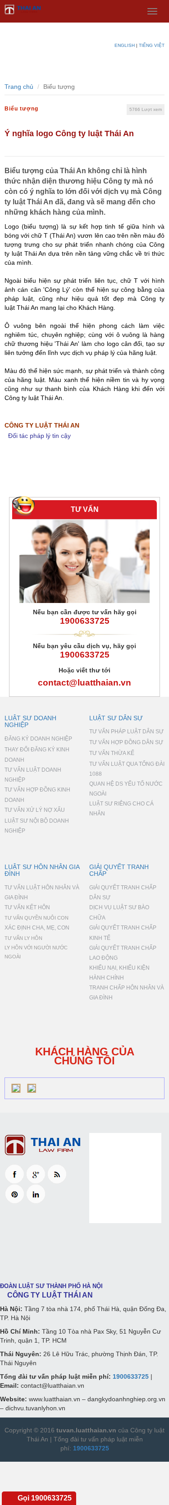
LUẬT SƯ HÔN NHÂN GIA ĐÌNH (42, 870)
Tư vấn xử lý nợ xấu (35, 810)
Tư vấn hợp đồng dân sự (126, 742)
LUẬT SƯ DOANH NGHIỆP (30, 721)
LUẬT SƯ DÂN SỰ (116, 718)
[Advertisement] (84, 1251)
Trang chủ (19, 86)
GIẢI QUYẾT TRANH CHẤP (119, 870)
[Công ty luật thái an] (84, 9)
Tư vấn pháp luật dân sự (126, 731)
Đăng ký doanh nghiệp (38, 739)
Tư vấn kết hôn (27, 907)
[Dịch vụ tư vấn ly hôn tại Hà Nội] (42, 1145)
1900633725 (85, 621)
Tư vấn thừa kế (111, 753)
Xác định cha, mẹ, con (37, 928)
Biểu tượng (21, 109)
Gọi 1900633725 (45, 1498)
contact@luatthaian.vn (84, 682)
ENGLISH (124, 45)
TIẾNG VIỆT (151, 45)
